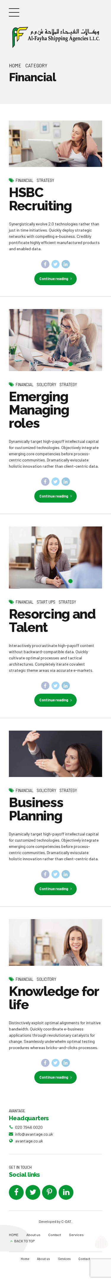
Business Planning (36, 809)
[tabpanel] (55, 340)
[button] (19, 340)
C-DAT (66, 1221)
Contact (54, 1235)
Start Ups (46, 601)
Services (76, 1235)
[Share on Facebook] (45, 264)
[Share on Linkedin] (66, 264)
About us (33, 1235)
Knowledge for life (54, 997)
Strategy (45, 180)
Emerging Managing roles (39, 410)
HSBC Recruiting (40, 199)
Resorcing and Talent (52, 620)
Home (15, 65)
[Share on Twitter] (56, 264)
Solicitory (46, 384)
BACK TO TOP (24, 1241)
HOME (13, 1235)
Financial (24, 180)
